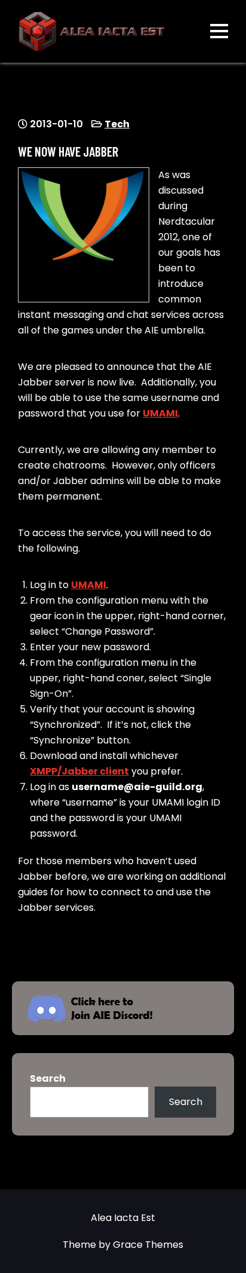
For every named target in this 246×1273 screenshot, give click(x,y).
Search (48, 1078)
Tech (117, 124)
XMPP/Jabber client (79, 771)
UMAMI (160, 413)
